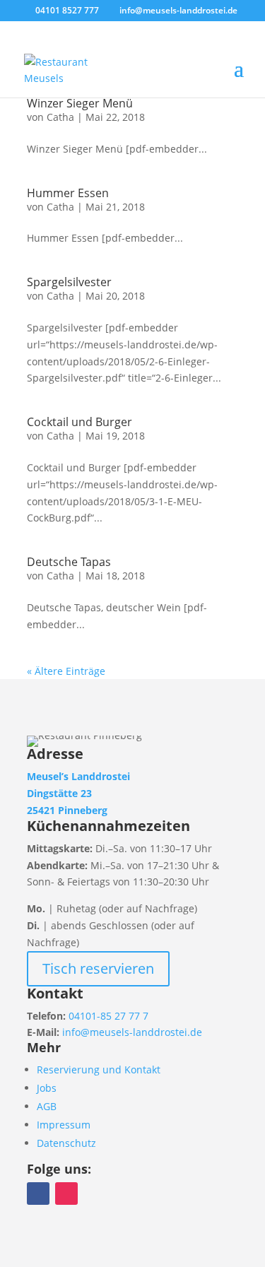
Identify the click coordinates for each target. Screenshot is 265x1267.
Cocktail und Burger (79, 422)
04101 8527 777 (67, 10)
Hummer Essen (68, 193)
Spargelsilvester (69, 282)
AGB (47, 1106)
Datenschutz (66, 1143)
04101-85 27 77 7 (108, 1016)
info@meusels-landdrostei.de (132, 1032)
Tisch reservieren (98, 968)
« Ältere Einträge (66, 671)
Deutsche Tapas (69, 562)
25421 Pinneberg (67, 810)
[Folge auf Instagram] (66, 1193)
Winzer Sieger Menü (80, 103)
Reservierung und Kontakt (98, 1069)
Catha (60, 117)
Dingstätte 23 (59, 793)
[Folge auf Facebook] (38, 1193)
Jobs (47, 1088)
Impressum (63, 1124)
